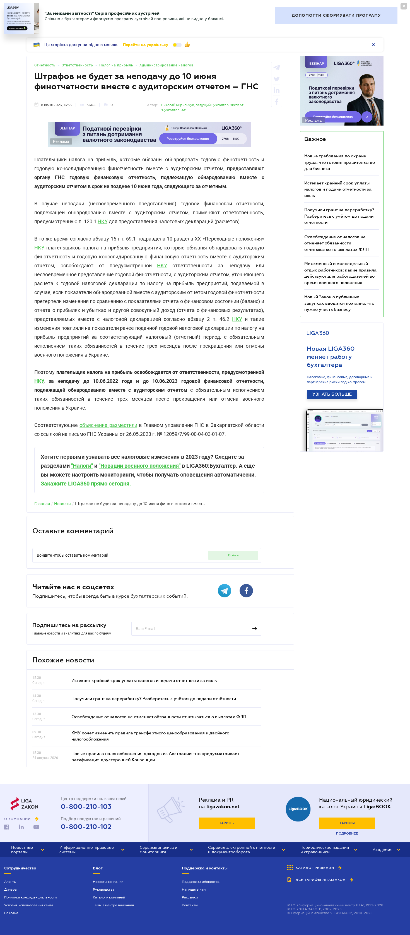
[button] (27, 849)
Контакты (190, 905)
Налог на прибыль (116, 65)
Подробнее (347, 833)
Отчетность (45, 65)
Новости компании (108, 882)
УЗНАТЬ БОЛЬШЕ (332, 394)
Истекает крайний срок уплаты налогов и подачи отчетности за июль (144, 680)
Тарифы (227, 823)
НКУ (102, 221)
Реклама (11, 913)
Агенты (10, 882)
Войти (233, 555)
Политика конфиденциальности (30, 897)
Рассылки (190, 897)
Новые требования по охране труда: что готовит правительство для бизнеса (339, 162)
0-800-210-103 (86, 806)
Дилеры (10, 889)
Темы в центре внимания (113, 905)
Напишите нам (194, 889)
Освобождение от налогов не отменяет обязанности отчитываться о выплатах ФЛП (158, 716)
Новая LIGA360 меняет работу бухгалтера (331, 356)
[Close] (404, 6)
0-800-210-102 (86, 826)
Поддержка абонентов (201, 882)
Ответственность (77, 65)
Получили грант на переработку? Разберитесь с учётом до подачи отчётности (153, 698)
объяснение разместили (108, 425)
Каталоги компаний (109, 897)
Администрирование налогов (166, 65)
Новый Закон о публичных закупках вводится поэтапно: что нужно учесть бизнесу (339, 303)
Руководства (103, 889)
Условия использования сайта (28, 905)
